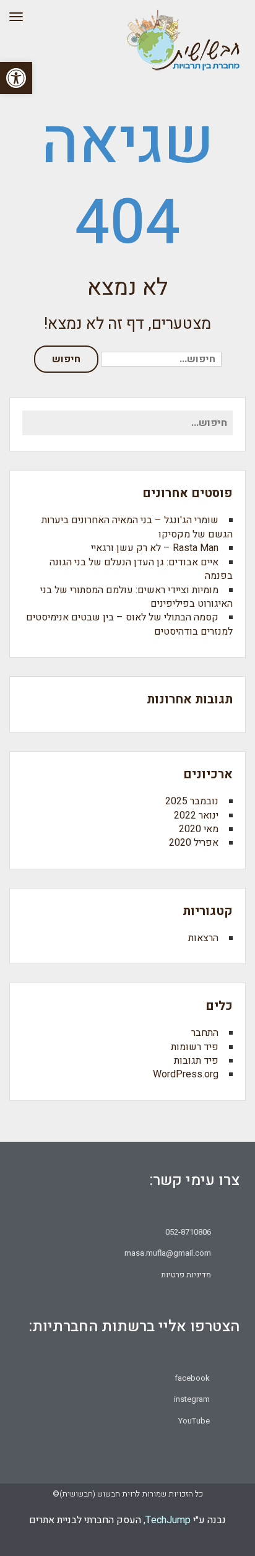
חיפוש (66, 359)
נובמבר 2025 (191, 801)
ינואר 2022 (196, 815)
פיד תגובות (196, 1060)
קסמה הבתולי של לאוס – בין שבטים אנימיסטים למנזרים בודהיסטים (129, 624)
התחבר (204, 1032)
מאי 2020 (198, 829)
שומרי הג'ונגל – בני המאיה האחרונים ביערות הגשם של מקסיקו (137, 527)
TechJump (168, 1520)
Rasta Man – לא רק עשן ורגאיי (154, 548)
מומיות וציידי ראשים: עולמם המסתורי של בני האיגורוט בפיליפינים (136, 597)
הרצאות (203, 938)
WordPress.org (185, 1074)
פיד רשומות (194, 1047)
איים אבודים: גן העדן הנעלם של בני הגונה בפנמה (141, 569)
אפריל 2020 (193, 842)
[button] (16, 78)
